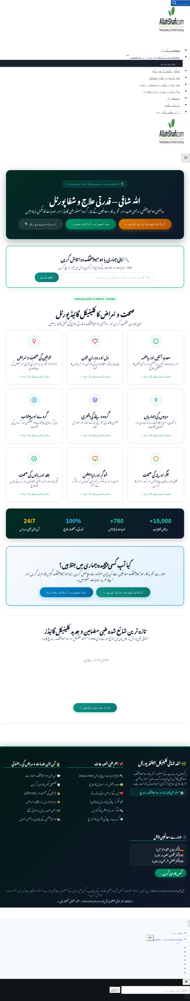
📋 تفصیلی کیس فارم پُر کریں (45, 783)
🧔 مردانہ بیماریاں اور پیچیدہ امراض (43, 801)
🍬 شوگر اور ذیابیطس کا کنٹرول (107, 809)
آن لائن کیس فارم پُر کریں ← (145, 223)
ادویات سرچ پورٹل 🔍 (41, 224)
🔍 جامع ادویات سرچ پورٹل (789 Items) (101, 775)
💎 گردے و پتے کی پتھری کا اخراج (105, 818)
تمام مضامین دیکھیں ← (95, 707)
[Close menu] (189, 923)
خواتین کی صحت (164, 77)
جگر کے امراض (168, 63)
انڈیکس (172, 104)
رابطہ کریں (167, 111)
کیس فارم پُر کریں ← (171, 872)
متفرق (173, 97)
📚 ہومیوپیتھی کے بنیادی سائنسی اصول (39, 818)
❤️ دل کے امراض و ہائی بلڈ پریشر (106, 792)
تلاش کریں (47, 277)
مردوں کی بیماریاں (159, 84)
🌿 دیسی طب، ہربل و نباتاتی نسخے (43, 809)
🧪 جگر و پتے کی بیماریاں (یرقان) (106, 801)
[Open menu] (186, 158)
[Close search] (186, 982)
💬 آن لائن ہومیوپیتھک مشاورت (42, 775)
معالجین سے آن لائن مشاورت (66, 592)
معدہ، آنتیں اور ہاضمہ (168, 938)
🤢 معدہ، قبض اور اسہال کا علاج (106, 783)
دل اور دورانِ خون (161, 90)
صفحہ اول (170, 49)
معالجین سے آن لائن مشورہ (91, 223)
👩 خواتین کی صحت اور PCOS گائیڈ (42, 792)
